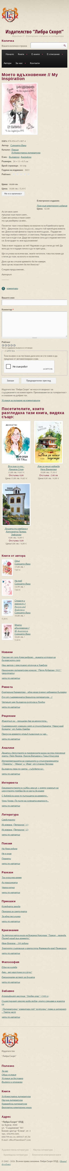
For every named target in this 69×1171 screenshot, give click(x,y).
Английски (26, 156)
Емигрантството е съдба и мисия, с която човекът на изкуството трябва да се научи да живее (30, 789)
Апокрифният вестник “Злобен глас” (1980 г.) (25, 996)
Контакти (35, 63)
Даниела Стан (16, 469)
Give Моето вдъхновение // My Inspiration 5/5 (14, 345)
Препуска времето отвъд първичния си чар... (25, 733)
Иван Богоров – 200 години (15, 943)
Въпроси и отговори (12, 1081)
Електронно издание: (48, 200)
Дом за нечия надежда (49, 466)
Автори (7, 63)
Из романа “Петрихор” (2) (15, 829)
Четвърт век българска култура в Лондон (23, 702)
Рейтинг (6, 342)
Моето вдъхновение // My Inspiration (22, 627)
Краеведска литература (14, 1103)
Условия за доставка (12, 1078)
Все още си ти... (16, 466)
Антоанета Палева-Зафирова (16, 533)
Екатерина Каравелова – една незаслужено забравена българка (34, 692)
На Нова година (9, 848)
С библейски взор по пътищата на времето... (25, 795)
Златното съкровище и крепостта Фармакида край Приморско (34, 948)
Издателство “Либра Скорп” (35, 31)
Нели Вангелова (48, 469)
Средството (8, 819)
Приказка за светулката (14, 911)
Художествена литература (25, 152)
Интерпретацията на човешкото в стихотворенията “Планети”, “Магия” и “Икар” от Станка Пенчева (30, 762)
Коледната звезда (11, 906)
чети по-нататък (11, 678)
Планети (6, 858)
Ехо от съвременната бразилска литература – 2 (27, 697)
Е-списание (52, 54)
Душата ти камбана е (16, 528)
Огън (17, 560)
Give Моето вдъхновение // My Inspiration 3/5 (8, 345)
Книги (20, 54)
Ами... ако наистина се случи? (17, 972)
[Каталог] (10, 14)
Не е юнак (7, 853)
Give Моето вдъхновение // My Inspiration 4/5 (11, 345)
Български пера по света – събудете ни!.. (23, 768)
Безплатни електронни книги (17, 1107)
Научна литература (12, 1100)
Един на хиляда (9, 967)
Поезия (15, 149)
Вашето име (8, 297)
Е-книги (34, 54)
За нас (18, 63)
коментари (12, 288)
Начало (10, 54)
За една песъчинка (11, 916)
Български (14, 156)
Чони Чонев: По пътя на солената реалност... (25, 800)
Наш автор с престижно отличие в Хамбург (24, 665)
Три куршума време (12, 877)
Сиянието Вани (18, 145)
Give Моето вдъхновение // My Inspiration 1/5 (3, 345)
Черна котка (8, 887)
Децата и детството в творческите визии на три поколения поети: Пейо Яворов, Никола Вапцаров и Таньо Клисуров (33, 754)
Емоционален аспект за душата (18, 977)
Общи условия (9, 1074)
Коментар (8, 309)
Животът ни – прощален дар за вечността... (25, 720)
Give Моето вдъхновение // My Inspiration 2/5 (6, 345)
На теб (18, 580)
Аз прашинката (10, 882)
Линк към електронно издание (52, 205)
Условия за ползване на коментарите (21, 400)
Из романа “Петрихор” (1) (15, 824)
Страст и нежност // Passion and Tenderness (20, 605)
